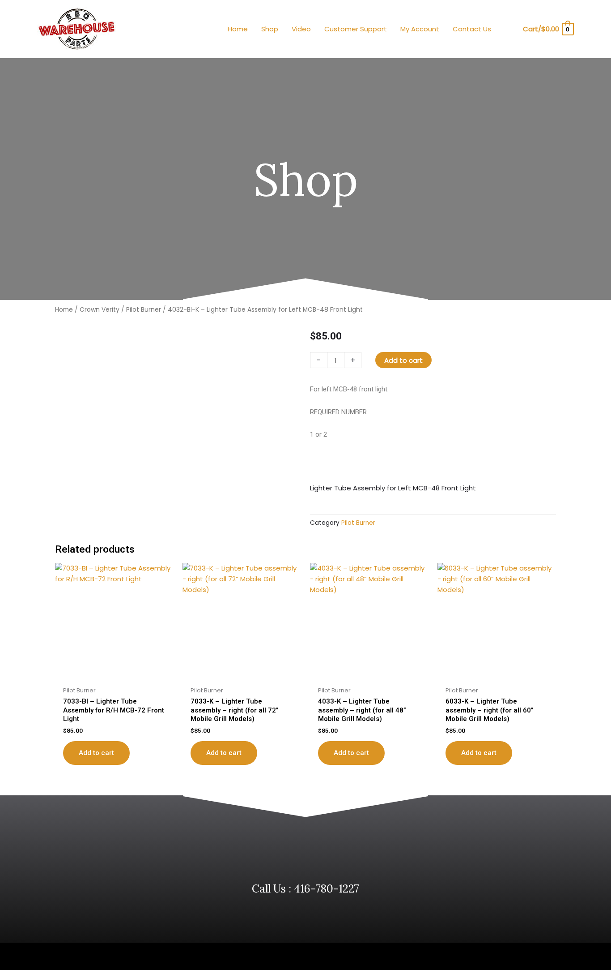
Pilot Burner (143, 309)
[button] (510, 29)
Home (64, 309)
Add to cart (403, 360)
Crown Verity (99, 309)
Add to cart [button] (96, 753)
